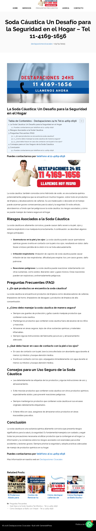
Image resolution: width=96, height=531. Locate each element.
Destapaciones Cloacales (51, 459)
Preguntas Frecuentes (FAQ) (22, 133)
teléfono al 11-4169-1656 (51, 156)
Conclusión (15, 147)
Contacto (78, 8)
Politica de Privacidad (85, 524)
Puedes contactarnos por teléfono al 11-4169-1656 (34, 127)
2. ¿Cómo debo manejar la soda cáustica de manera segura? (37, 139)
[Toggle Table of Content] (80, 121)
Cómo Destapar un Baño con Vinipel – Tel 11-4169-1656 (31, 509)
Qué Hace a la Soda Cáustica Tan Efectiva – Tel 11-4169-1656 (34, 506)
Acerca (65, 8)
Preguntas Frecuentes (47, 8)
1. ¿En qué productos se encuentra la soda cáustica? (34, 136)
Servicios (26, 8)
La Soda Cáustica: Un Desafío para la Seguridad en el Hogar (36, 124)
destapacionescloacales (42, 44)
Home (15, 8)
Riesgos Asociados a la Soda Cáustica (26, 130)
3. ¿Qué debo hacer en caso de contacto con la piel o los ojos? (38, 142)
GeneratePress (46, 526)
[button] (89, 524)
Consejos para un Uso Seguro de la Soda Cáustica (32, 144)
